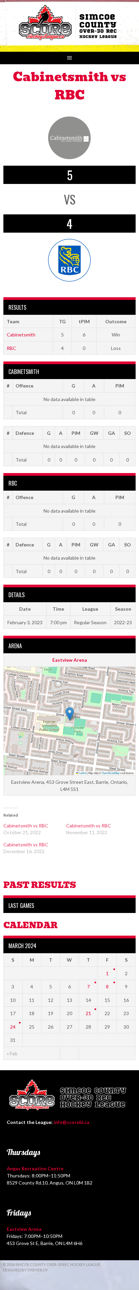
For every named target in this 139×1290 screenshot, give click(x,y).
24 (13, 1027)
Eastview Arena (69, 660)
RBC (11, 348)
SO (127, 433)
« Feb (12, 1053)
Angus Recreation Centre (35, 1168)
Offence (24, 386)
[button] (69, 714)
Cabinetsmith (21, 334)
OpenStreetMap (110, 773)
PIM (119, 386)
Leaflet (82, 773)
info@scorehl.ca (71, 1122)
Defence (25, 433)
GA (111, 433)
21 (88, 1013)
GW (94, 433)
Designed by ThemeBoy (25, 1270)
